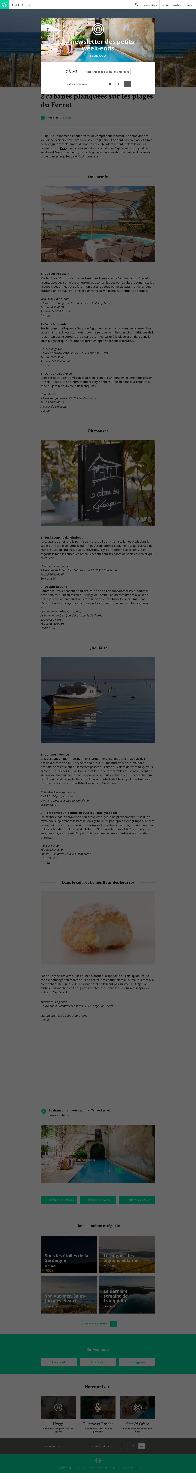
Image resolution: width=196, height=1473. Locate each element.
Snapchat (98, 1362)
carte (165, 5)
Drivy (63, 148)
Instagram (137, 1362)
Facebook (59, 1362)
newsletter (149, 5)
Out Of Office (21, 5)
